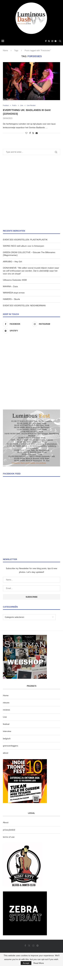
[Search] (60, 41)
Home (5, 50)
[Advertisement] (31, 192)
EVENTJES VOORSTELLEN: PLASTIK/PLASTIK (25, 239)
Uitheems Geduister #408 (15, 280)
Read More (38, 963)
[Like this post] (26, 133)
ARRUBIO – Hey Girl (12, 261)
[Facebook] (45, 41)
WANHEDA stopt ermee (14, 292)
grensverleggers (10, 746)
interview (7, 731)
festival (6, 724)
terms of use (9, 837)
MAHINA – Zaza (10, 286)
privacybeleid (9, 830)
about (5, 753)
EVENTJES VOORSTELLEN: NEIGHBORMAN (24, 305)
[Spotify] (55, 41)
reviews (6, 710)
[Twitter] (49, 41)
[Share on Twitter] (33, 133)
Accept (26, 963)
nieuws (6, 702)
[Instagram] (52, 41)
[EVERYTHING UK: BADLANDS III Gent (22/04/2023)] (31, 81)
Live (5, 717)
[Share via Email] (37, 133)
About (5, 822)
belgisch (7, 738)
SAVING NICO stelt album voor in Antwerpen (23, 246)
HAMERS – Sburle (11, 299)
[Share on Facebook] (30, 133)
